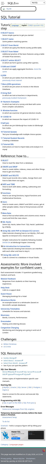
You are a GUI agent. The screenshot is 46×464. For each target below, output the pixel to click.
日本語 (30, 25)
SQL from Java (28, 403)
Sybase (10, 374)
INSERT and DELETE (10, 175)
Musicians (5, 315)
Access (37, 372)
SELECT (5, 160)
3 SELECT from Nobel (9, 51)
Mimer (5, 372)
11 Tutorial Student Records (12, 138)
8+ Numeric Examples (10, 102)
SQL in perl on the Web (12, 403)
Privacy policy (6, 458)
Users (4, 202)
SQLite (26, 374)
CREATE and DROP (9, 167)
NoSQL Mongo (9, 358)
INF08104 (6, 242)
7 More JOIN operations (11, 84)
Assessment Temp (9, 417)
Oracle (19, 372)
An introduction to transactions (16, 246)
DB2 (4, 374)
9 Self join (5, 123)
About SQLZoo (18, 458)
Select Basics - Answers (12, 360)
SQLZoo (13, 3)
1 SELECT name (7, 39)
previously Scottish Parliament (14, 98)
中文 (42, 25)
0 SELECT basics (7, 33)
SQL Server (28, 372)
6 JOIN (3, 75)
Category (4, 444)
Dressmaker (6, 321)
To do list (5, 421)
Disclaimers (30, 458)
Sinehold (4, 426)
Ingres (4, 390)
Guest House (6, 294)
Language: (15, 25)
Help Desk (5, 288)
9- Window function (9, 110)
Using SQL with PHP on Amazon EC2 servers (20, 231)
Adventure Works (8, 300)
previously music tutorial (12, 80)
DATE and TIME (8, 184)
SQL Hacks (6, 222)
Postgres (18, 374)
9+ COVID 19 (6, 117)
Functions (6, 193)
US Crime (7, 346)
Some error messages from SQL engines (18, 409)
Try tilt (8, 9)
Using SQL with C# (11, 255)
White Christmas (9, 344)
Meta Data (6, 213)
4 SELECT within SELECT (11, 60)
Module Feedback (8, 279)
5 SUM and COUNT (8, 66)
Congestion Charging (10, 328)
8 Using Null (6, 93)
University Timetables (10, 309)
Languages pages (16, 444)
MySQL (12, 372)
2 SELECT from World (9, 45)
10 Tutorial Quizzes (9, 132)
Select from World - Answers (14, 363)
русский (36, 25)
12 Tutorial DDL (7, 144)
